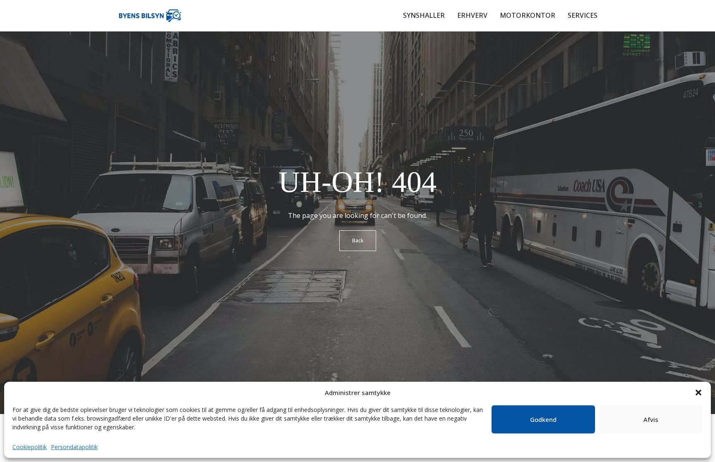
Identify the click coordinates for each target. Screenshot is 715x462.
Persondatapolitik (74, 447)
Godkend (543, 419)
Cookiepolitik (29, 447)
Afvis (650, 419)
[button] (698, 392)
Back (357, 240)
